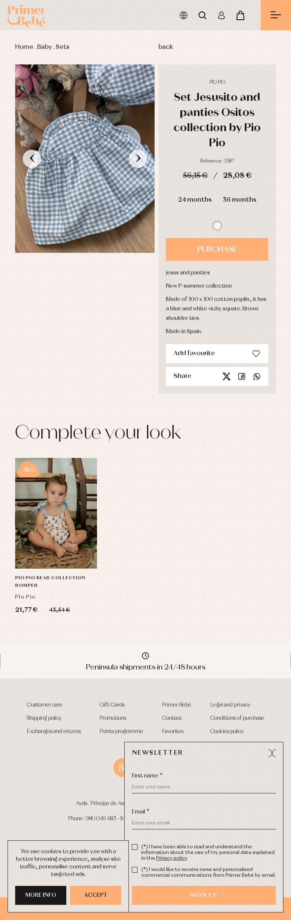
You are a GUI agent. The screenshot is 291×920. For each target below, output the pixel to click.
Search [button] (202, 15)
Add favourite (194, 353)
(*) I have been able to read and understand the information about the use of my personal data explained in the (208, 853)
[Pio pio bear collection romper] (56, 513)
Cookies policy (227, 731)
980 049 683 (101, 818)
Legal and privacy (230, 705)
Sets (62, 47)
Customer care (45, 705)
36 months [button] (239, 200)
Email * (140, 812)
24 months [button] (194, 200)
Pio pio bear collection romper (50, 582)
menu (276, 15)
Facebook (242, 376)
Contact (172, 718)
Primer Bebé (176, 705)
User (221, 15)
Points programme (121, 731)
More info (40, 895)
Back (165, 47)
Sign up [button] (203, 895)
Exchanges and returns (54, 731)
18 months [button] (56, 529)
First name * (147, 776)
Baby (44, 47)
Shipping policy (44, 718)
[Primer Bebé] (26, 15)
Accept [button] (95, 895)
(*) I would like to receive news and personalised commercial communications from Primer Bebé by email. (208, 872)
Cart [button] (240, 15)
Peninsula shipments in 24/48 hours (145, 667)
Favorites (172, 731)
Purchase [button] (217, 249)
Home (24, 47)
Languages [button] (183, 15)
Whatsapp (257, 376)
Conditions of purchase (237, 718)
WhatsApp (122, 767)
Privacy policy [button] (172, 858)
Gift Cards (112, 705)
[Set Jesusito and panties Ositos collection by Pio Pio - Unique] (85, 158)
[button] (217, 225)
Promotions (113, 718)
